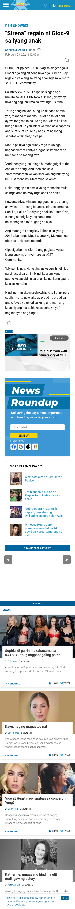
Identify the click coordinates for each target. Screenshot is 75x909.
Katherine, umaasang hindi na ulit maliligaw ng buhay (31, 876)
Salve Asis (12, 661)
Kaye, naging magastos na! (26, 726)
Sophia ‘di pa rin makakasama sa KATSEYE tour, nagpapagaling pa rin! (33, 653)
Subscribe (65, 6)
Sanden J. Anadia (16, 50)
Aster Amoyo (14, 885)
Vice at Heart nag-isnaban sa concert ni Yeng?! (35, 800)
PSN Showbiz (16, 25)
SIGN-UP (23, 435)
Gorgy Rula (13, 809)
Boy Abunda (13, 733)
